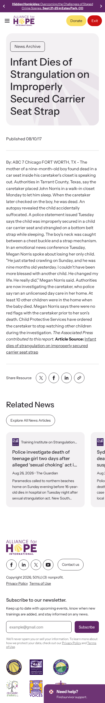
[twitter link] (36, 564)
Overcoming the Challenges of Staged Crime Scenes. (52, 6)
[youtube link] (48, 564)
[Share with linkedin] (66, 377)
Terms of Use (40, 583)
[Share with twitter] (41, 377)
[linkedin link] (23, 564)
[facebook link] (11, 564)
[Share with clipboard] (79, 377)
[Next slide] (101, 6)
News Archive (28, 46)
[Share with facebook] (53, 377)
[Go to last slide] (4, 6)
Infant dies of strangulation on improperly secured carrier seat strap (51, 345)
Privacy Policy (17, 583)
